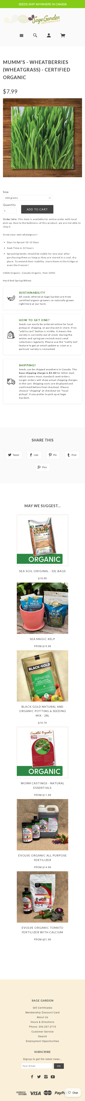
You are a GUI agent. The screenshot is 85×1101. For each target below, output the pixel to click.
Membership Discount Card (43, 1012)
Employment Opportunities (42, 1041)
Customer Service (42, 1031)
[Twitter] (39, 1077)
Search (42, 1036)
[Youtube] (53, 1077)
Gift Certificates (42, 1007)
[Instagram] (46, 1077)
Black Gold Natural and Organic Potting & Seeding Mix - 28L (42, 711)
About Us (42, 1017)
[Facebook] (32, 1077)
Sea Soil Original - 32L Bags (42, 571)
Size (6, 192)
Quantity (9, 204)
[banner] (42, 19)
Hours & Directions (42, 1021)
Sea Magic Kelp (42, 639)
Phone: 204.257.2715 (42, 1026)
